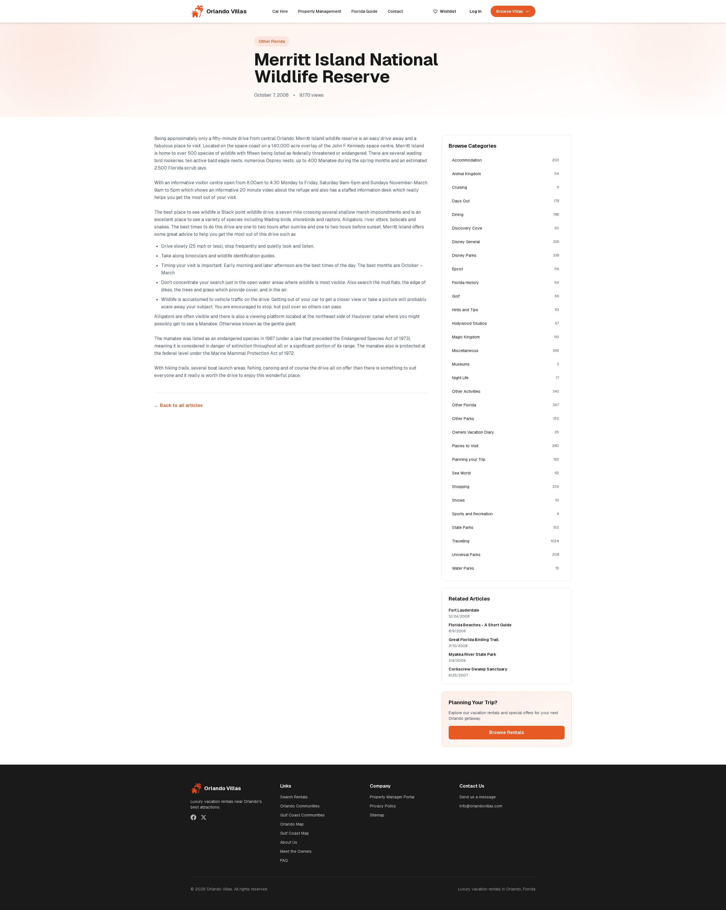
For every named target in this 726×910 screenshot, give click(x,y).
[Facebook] (193, 817)
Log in (476, 11)
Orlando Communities (300, 806)
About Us (288, 842)
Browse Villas (509, 11)
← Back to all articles (178, 405)
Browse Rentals (506, 732)
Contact (395, 11)
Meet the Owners (296, 851)
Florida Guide (364, 11)
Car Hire (280, 11)
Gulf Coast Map (294, 833)
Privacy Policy (383, 806)
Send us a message (477, 796)
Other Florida (272, 41)
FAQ (284, 860)
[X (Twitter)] (203, 817)
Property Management (319, 11)
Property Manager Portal (392, 796)
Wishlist (448, 11)
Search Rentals (294, 796)
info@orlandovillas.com (480, 806)
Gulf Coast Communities (302, 815)
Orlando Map (292, 824)
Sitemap (377, 815)
